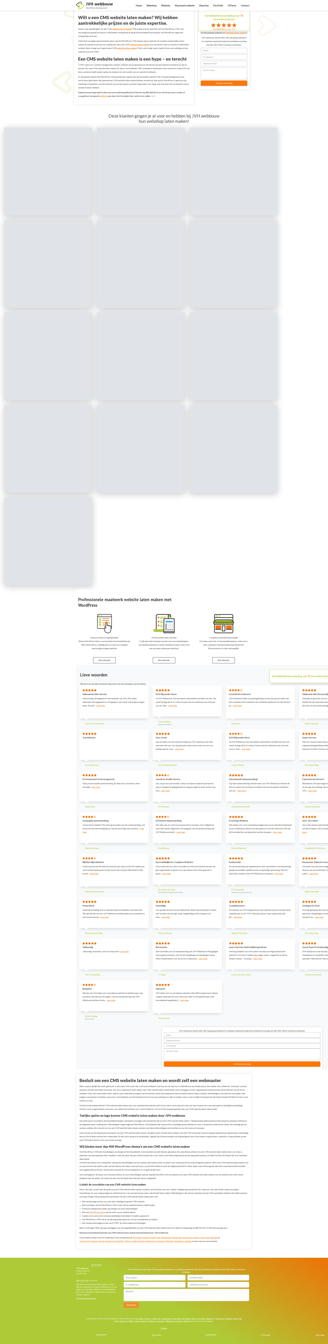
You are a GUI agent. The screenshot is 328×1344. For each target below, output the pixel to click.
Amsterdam (177, 1237)
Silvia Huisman (92, 848)
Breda (101, 1241)
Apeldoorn (179, 1241)
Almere (196, 1237)
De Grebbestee (239, 848)
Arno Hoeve (164, 1018)
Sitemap (164, 1328)
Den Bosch (110, 1241)
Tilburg (127, 1241)
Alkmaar (214, 1237)
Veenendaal (166, 1237)
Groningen (160, 1241)
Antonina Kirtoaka (94, 933)
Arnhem (188, 1241)
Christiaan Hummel (167, 765)
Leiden (134, 1241)
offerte (103, 96)
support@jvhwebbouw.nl (86, 1298)
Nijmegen (169, 1241)
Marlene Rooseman (94, 891)
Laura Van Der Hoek (241, 974)
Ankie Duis (90, 806)
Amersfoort (84, 1241)
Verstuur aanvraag (224, 83)
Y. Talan (162, 974)
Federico (236, 723)
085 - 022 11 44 (82, 1280)
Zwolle (153, 1237)
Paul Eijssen (163, 848)
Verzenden (131, 1305)
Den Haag (204, 1237)
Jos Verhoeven (92, 765)
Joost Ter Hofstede (94, 723)
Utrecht (145, 1237)
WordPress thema (98, 1212)
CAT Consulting (92, 974)
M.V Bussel (163, 806)
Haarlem (94, 1241)
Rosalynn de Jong (166, 889)
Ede (158, 1237)
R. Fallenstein (238, 889)
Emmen (141, 1241)
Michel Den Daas (239, 933)
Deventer (119, 1241)
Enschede (137, 1237)
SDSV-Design (91, 1016)
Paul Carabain (165, 933)
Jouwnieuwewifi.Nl (241, 806)
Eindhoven (150, 1241)
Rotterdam (187, 1237)
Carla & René (164, 721)
